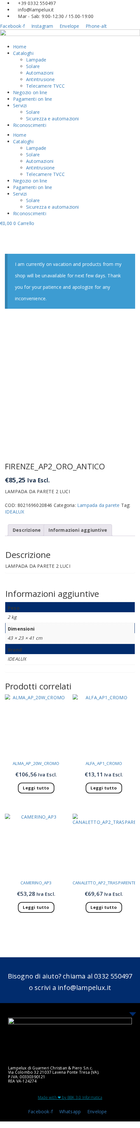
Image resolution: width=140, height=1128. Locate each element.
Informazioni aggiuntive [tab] (78, 530)
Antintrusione (40, 79)
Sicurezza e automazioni (52, 118)
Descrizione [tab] (27, 530)
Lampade (36, 60)
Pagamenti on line (32, 99)
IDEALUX (14, 512)
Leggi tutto (36, 788)
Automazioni (39, 73)
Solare (33, 66)
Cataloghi (23, 53)
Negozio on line (30, 92)
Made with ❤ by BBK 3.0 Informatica (70, 1097)
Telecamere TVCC (45, 86)
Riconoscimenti (29, 125)
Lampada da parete (98, 505)
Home (19, 46)
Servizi (20, 105)
